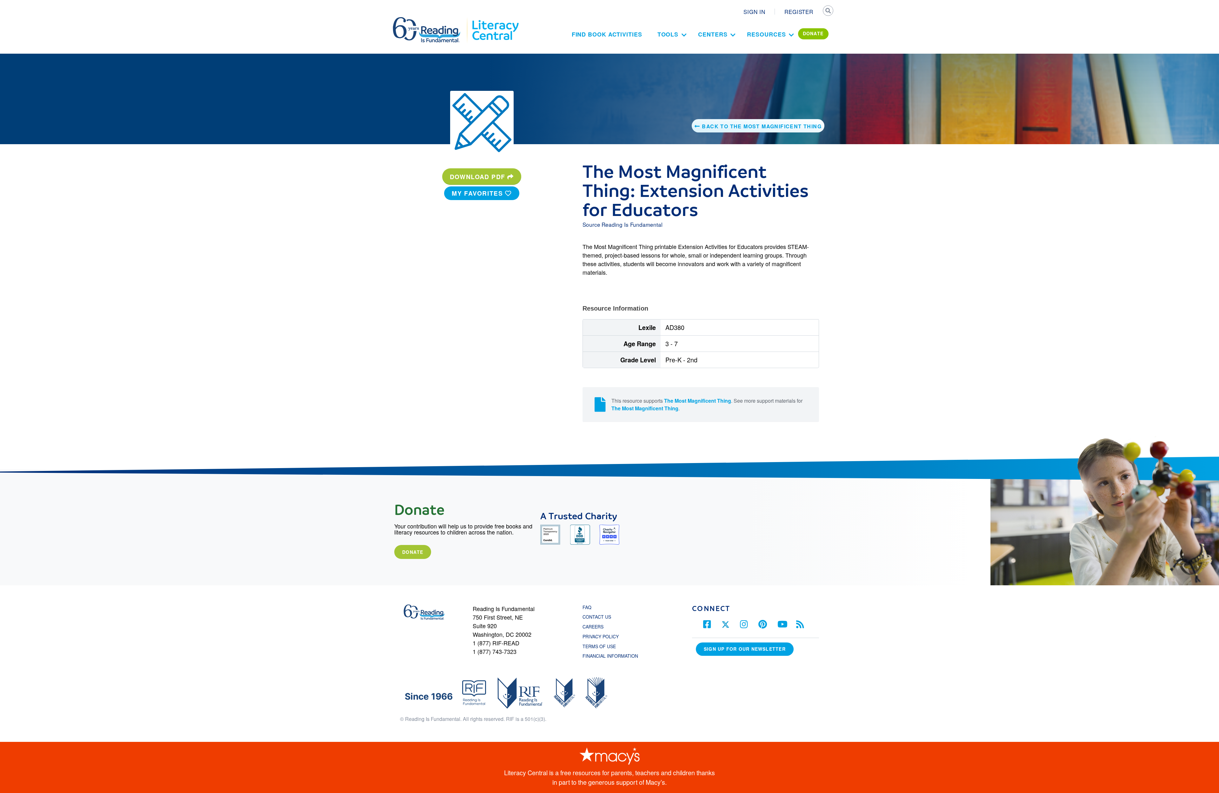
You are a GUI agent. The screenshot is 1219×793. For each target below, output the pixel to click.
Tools (668, 34)
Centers (712, 34)
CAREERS (593, 626)
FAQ (587, 607)
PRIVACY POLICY (601, 636)
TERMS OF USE (602, 646)
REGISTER (798, 12)
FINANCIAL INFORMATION (610, 656)
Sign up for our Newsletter (745, 649)
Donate (412, 552)
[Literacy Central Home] (495, 20)
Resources (766, 34)
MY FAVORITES (478, 193)
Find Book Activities (607, 34)
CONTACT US (599, 617)
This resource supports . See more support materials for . (707, 404)
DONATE (813, 33)
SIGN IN (754, 12)
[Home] (430, 20)
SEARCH (827, 11)
